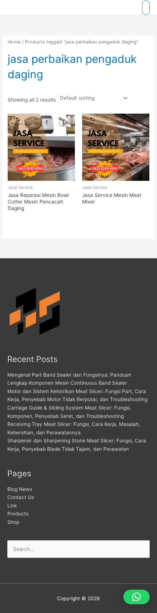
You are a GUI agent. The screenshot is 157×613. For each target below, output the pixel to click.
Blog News (19, 489)
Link (12, 506)
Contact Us (20, 497)
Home (14, 42)
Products (17, 514)
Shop (13, 522)
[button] (136, 597)
